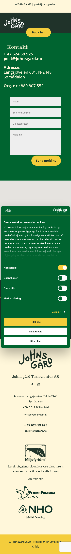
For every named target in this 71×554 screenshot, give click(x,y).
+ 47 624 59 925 (18, 54)
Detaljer (56, 311)
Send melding (46, 160)
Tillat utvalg (35, 331)
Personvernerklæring (35, 414)
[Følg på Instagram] (38, 384)
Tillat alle (35, 321)
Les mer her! (35, 479)
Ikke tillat (35, 341)
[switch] (62, 277)
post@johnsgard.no (45, 4)
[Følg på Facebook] (32, 384)
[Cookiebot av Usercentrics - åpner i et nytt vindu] (52, 210)
